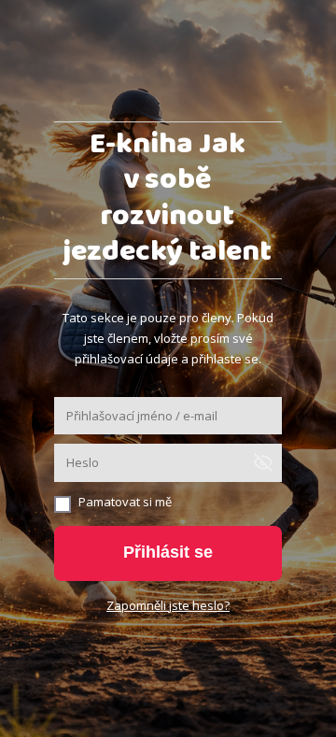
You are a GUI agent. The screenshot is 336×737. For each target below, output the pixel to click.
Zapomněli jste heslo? (168, 605)
